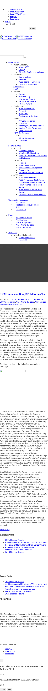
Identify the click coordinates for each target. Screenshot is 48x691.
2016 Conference (19, 299)
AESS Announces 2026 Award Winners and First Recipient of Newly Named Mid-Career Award (32, 183)
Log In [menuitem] (7, 21)
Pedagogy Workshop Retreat (31, 125)
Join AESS (12, 232)
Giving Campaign (26, 138)
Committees (18, 86)
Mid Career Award (27, 99)
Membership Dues (27, 237)
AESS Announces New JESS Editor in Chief (23, 294)
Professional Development (30, 167)
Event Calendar (25, 130)
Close (3, 690)
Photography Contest (28, 116)
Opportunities (25, 77)
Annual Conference (27, 121)
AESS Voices (40, 302)
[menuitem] (26, 28)
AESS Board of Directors (29, 81)
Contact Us (21, 209)
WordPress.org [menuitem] (17, 9)
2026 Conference (21, 133)
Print (9, 690)
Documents (24, 170)
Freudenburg (24, 96)
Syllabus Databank (27, 165)
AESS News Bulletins (25, 302)
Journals (22, 162)
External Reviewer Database (31, 172)
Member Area (14, 145)
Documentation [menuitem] (17, 11)
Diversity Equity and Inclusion (31, 72)
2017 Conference (35, 299)
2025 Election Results (14, 552)
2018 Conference (7, 302)
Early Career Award (27, 101)
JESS (22, 304)
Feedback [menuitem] (14, 19)
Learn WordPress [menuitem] (17, 14)
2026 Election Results (28, 177)
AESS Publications (27, 108)
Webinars (23, 123)
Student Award (25, 103)
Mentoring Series (23, 227)
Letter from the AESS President (32, 194)
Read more (4, 529)
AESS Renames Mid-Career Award (20, 547)
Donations (23, 140)
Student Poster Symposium (30, 128)
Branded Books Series (9, 304)
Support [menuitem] (13, 16)
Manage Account (26, 150)
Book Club (23, 113)
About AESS (24, 67)
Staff (15, 89)
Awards (22, 94)
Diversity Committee (28, 84)
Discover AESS (14, 62)
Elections (23, 79)
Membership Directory (29, 153)
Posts (10, 215)
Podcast (22, 111)
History (22, 69)
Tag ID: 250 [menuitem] (10, 24)
